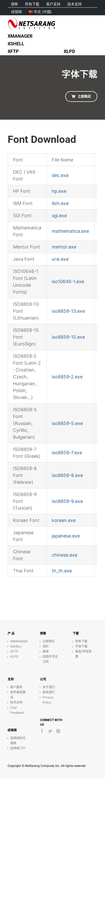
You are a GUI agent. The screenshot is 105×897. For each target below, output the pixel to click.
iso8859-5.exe (67, 423)
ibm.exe (60, 203)
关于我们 (49, 687)
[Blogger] (58, 731)
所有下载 (81, 641)
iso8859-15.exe (68, 337)
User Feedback (17, 710)
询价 (46, 646)
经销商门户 (17, 748)
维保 (46, 651)
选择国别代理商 (17, 740)
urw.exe (60, 259)
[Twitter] (50, 731)
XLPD (14, 656)
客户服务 (16, 687)
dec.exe (60, 175)
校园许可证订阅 (50, 659)
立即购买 (49, 641)
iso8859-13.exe (68, 311)
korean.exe (64, 520)
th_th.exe (62, 570)
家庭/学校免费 (83, 654)
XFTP (14, 651)
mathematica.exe (70, 231)
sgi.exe (59, 215)
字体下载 (81, 646)
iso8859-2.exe (67, 376)
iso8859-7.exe (67, 452)
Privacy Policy (48, 699)
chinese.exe (64, 555)
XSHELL (16, 646)
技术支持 (16, 702)
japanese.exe (66, 536)
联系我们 (49, 692)
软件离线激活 (17, 694)
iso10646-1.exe (68, 281)
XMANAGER (18, 641)
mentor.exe (64, 247)
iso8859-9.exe (67, 501)
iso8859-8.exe (67, 475)
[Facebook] (42, 731)
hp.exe (59, 191)
